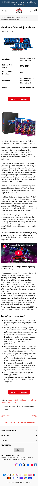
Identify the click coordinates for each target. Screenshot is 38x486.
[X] (24, 464)
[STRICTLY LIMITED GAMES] (19, 11)
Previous (6, 416)
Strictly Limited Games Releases (16, 17)
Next (33, 416)
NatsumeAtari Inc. (14, 400)
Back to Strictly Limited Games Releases (19, 422)
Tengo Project (12, 402)
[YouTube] (32, 464)
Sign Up (19, 450)
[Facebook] (20, 464)
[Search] (6, 11)
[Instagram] (16, 464)
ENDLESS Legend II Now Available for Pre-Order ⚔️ (19, 3)
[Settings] (30, 11)
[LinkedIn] (35, 464)
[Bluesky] (28, 464)
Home (3, 17)
